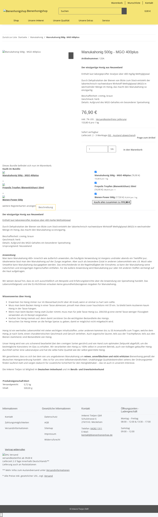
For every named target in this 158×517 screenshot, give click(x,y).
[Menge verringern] (83, 149)
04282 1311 (96, 428)
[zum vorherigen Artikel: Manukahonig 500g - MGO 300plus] (81, 38)
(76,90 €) (117, 177)
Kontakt (149, 2)
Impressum (50, 433)
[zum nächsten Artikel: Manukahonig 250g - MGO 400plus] (87, 38)
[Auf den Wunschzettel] (71, 55)
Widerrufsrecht (52, 439)
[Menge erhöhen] (110, 155)
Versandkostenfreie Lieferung (111, 119)
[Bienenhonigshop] (6, 20)
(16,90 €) (115, 188)
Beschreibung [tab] (46, 207)
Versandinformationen (16, 428)
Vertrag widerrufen (15, 449)
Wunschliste (134, 2)
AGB (46, 422)
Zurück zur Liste (9, 37)
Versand (48, 475)
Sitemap (48, 428)
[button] (134, 11)
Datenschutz (50, 416)
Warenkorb (117, 2)
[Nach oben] (1, 515)
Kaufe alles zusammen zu (111, 202)
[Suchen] (124, 11)
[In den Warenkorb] (4, 48)
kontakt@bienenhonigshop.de (96, 434)
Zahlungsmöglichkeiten (17, 422)
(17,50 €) (116, 197)
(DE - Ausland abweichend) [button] (121, 135)
